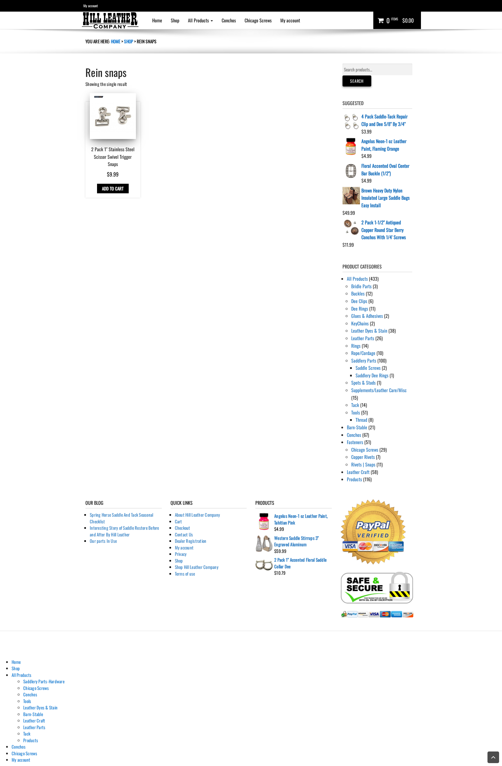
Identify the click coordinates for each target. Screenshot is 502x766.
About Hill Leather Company (197, 514)
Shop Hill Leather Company (196, 567)
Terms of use (185, 573)
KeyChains (360, 323)
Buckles (358, 293)
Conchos (229, 20)
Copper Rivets (363, 456)
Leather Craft (358, 471)
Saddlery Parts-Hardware (43, 681)
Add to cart (113, 188)
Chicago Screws (258, 20)
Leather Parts (362, 338)
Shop (175, 20)
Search (357, 81)
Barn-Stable (357, 427)
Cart (178, 521)
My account (90, 5)
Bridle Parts (361, 286)
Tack (355, 404)
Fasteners (355, 442)
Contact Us (184, 534)
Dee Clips (359, 301)
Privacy (181, 554)
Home (157, 20)
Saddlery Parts (363, 360)
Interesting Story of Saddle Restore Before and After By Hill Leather (124, 531)
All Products (199, 20)
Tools (355, 412)
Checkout (182, 528)
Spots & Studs (363, 382)
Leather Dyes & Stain (369, 330)
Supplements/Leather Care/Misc (379, 390)
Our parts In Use (103, 541)
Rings (356, 345)
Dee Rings (359, 308)
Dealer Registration (191, 541)
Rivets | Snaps (363, 464)
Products (354, 479)
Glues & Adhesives (367, 315)
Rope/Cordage (363, 352)
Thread (361, 419)
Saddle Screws (368, 367)
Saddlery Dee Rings (372, 375)
